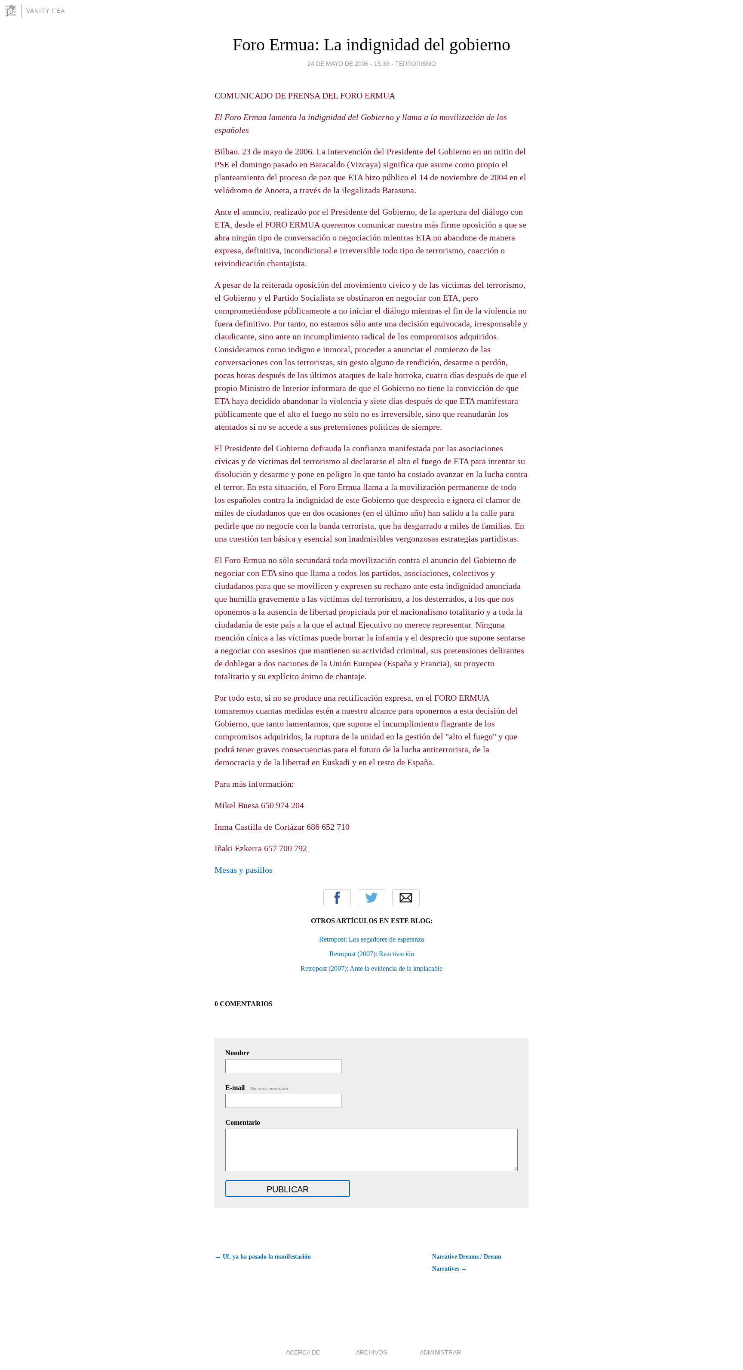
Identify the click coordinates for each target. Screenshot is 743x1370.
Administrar (440, 1352)
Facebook (337, 897)
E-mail (257, 1087)
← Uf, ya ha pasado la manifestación (263, 1256)
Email (406, 897)
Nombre (237, 1052)
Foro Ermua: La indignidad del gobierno (371, 44)
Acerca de (303, 1352)
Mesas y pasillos (244, 869)
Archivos (371, 1352)
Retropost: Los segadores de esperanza (371, 939)
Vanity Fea (45, 10)
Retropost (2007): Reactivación (371, 953)
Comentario (242, 1122)
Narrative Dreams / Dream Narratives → (466, 1262)
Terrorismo (415, 63)
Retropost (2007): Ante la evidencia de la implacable (371, 968)
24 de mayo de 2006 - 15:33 (348, 63)
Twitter (371, 897)
